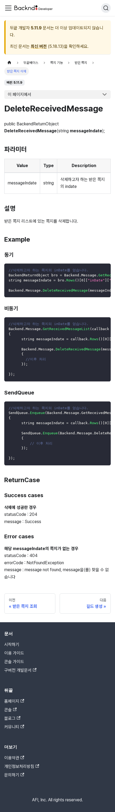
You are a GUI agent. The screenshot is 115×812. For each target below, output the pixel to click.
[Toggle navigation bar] (8, 8)
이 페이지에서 (19, 94)
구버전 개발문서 (18, 670)
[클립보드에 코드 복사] (104, 270)
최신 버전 (39, 46)
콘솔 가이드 (14, 661)
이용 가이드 (14, 653)
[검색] (106, 8)
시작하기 (11, 644)
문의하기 (11, 775)
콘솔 (8, 709)
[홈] (9, 63)
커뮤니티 (11, 726)
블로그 (10, 718)
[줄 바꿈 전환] (94, 270)
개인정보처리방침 (19, 766)
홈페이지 (11, 701)
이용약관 (11, 757)
